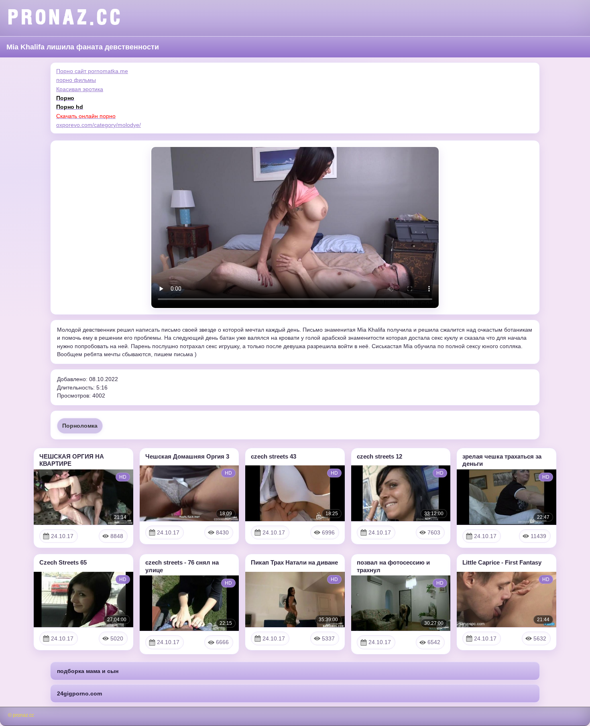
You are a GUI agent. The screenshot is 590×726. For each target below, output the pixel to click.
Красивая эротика (79, 89)
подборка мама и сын (87, 671)
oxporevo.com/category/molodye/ (98, 125)
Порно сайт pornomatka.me (92, 71)
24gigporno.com (79, 693)
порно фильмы (76, 80)
